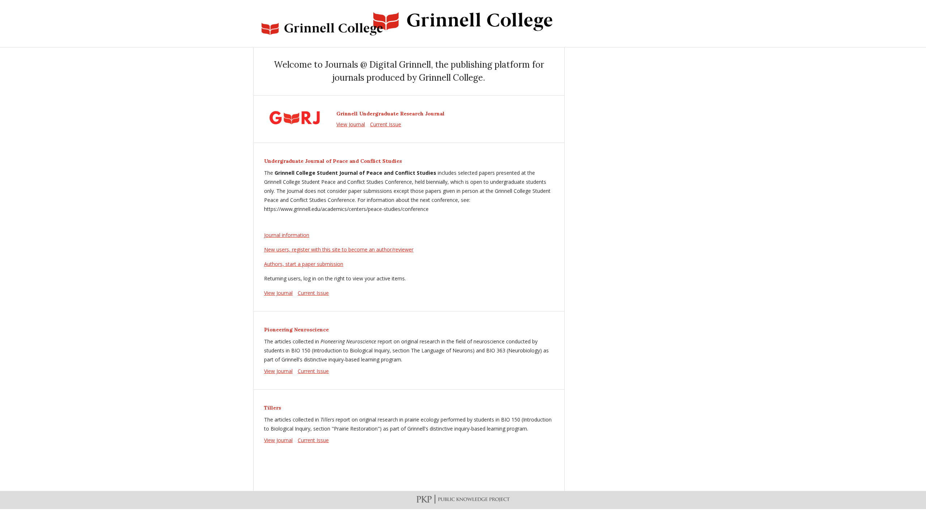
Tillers (272, 407)
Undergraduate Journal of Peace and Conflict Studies (333, 161)
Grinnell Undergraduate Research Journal (390, 113)
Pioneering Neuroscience (296, 329)
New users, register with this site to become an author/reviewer (338, 249)
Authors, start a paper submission (303, 263)
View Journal (350, 124)
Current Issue (385, 124)
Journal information (286, 235)
